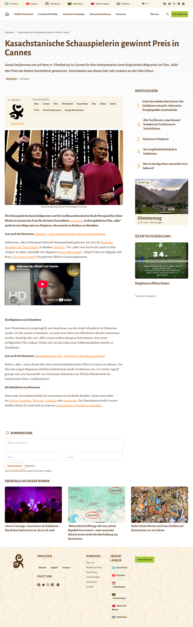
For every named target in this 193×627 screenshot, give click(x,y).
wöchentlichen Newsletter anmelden (78, 405)
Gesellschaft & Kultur (48, 14)
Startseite (9, 32)
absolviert (59, 247)
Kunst (112, 104)
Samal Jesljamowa (52, 110)
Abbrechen (30, 466)
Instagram (70, 400)
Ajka (36, 104)
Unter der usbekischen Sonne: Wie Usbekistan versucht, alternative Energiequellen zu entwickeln (163, 105)
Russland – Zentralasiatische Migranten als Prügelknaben (70, 234)
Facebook (25, 400)
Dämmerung (149, 218)
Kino (94, 104)
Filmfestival (67, 104)
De (146, 4)
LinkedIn (51, 400)
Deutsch (42, 567)
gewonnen (76, 221)
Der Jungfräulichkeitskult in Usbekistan (160, 151)
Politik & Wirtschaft (23, 14)
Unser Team (91, 572)
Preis (36, 110)
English (54, 567)
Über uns (154, 14)
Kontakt (89, 587)
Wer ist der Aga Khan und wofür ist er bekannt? (165, 166)
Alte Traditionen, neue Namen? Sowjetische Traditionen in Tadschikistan (162, 124)
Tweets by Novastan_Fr (145, 296)
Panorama (121, 14)
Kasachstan (11, 79)
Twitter (13, 400)
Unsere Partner (93, 577)
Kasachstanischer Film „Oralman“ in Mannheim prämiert (70, 356)
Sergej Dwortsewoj (74, 110)
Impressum (91, 582)
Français (66, 567)
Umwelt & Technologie (74, 14)
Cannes (46, 104)
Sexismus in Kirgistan (156, 139)
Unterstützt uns (179, 14)
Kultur (103, 104)
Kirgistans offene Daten (152, 283)
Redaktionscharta (94, 567)
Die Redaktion (17, 123)
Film (56, 104)
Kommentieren (14, 466)
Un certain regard (24, 257)
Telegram (38, 400)
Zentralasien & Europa (100, 14)
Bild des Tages (144, 183)
